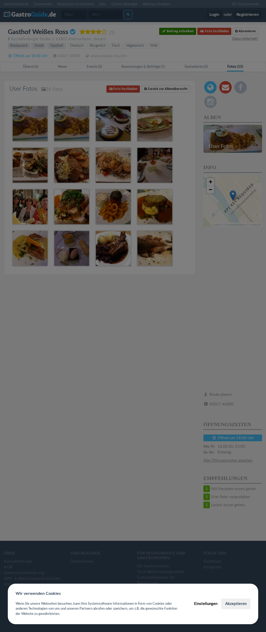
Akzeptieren (236, 604)
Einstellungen (205, 604)
